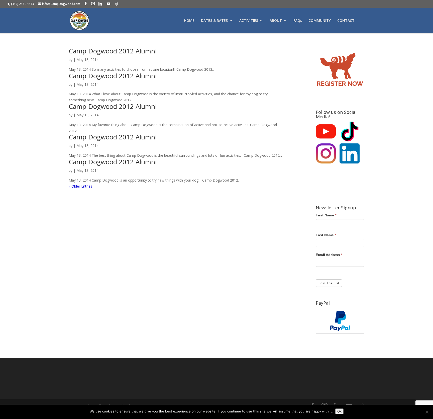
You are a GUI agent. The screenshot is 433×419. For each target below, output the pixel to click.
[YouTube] (108, 4)
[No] (426, 411)
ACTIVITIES (248, 21)
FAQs (297, 21)
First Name (326, 215)
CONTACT (346, 21)
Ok (339, 411)
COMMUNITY (319, 21)
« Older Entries (80, 186)
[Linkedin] (100, 4)
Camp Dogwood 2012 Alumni (113, 50)
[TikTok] (117, 4)
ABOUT (276, 21)
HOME (189, 21)
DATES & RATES (214, 21)
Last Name (326, 235)
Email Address (329, 255)
